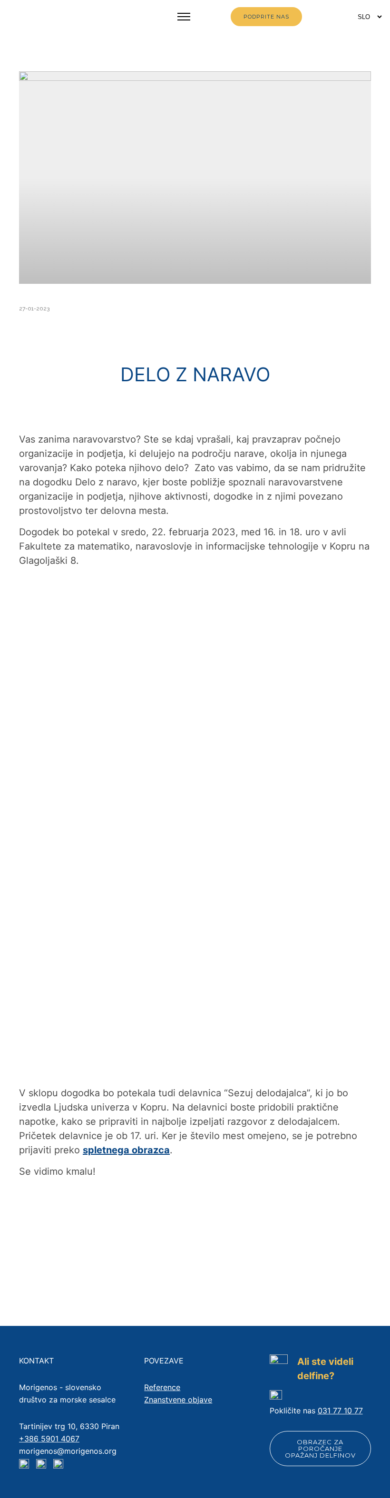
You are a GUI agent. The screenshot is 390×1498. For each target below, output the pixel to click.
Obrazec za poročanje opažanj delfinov (320, 1448)
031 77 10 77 (340, 1410)
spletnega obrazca (126, 1150)
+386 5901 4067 (49, 1438)
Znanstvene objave (178, 1399)
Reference (162, 1387)
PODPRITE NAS (266, 16)
